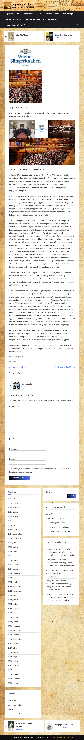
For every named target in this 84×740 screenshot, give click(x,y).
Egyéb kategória (14, 705)
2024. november (14, 578)
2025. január (13, 569)
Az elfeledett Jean (53, 570)
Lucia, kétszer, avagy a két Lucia (58, 531)
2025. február (13, 564)
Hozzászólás (15, 406)
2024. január (13, 621)
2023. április (13, 661)
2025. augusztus (14, 538)
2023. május (13, 657)
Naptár (11, 709)
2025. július (12, 543)
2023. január (13, 674)
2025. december (14, 521)
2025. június (13, 547)
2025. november (14, 525)
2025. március (13, 560)
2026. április (13, 503)
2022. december (14, 678)
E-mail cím (14, 449)
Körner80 (49, 514)
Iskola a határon (52, 14)
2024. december (14, 573)
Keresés (49, 492)
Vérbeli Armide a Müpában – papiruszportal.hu (59, 573)
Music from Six (26, 384)
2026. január (13, 516)
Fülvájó (39, 14)
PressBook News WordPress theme (61, 737)
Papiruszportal (17, 357)
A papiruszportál (12, 14)
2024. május (13, 604)
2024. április (13, 608)
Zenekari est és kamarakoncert (58, 527)
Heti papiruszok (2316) (25, 725)
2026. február (13, 512)
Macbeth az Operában (24, 35)
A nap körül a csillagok (55, 518)
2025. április (13, 556)
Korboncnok (28, 14)
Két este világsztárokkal (55, 523)
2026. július (12, 499)
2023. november (14, 630)
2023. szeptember (15, 639)
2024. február (13, 617)
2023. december (14, 626)
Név (11, 439)
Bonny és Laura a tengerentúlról (61, 34)
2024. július (12, 595)
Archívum (19, 38)
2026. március (13, 507)
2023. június (13, 652)
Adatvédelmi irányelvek (15, 25)
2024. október (13, 582)
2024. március (13, 613)
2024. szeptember (15, 586)
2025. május (13, 551)
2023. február (13, 670)
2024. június (13, 599)
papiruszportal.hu (22, 4)
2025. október (13, 529)
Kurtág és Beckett (53, 594)
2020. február (13, 683)
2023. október (13, 635)
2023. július (12, 648)
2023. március (13, 665)
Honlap (12, 459)
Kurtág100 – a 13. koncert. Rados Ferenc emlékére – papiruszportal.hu (61, 597)
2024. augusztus (14, 591)
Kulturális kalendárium (34, 19)
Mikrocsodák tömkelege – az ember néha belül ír (66, 724)
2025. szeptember (15, 534)
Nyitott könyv (67, 14)
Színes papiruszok (13, 19)
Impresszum (52, 19)
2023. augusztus (14, 643)
